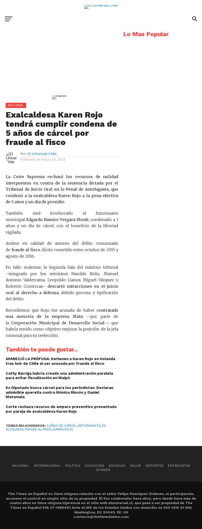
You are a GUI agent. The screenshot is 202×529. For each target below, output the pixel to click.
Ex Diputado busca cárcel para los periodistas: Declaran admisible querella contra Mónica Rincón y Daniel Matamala (59, 392)
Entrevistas (179, 466)
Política (72, 466)
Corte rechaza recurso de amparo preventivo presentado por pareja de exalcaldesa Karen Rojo (61, 409)
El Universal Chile (42, 154)
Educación (94, 466)
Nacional (20, 466)
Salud (135, 466)
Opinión (103, 470)
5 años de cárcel (61, 425)
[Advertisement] (59, 65)
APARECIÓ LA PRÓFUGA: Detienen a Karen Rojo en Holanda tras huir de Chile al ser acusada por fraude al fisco (60, 361)
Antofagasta (89, 425)
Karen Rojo (63, 429)
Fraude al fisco (38, 429)
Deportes (154, 466)
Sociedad (117, 466)
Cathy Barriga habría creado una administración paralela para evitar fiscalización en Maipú (59, 375)
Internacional (47, 466)
